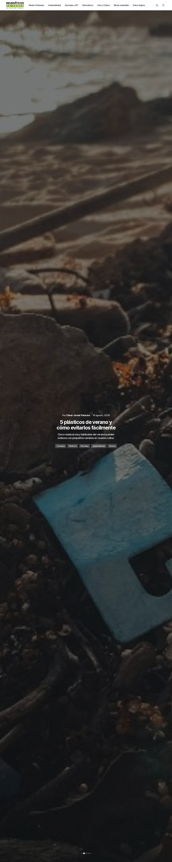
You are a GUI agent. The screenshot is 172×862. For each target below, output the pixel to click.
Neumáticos (73, 446)
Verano (113, 446)
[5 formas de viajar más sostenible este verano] (86, 431)
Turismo (102, 446)
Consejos (60, 446)
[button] (157, 5)
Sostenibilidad (88, 446)
